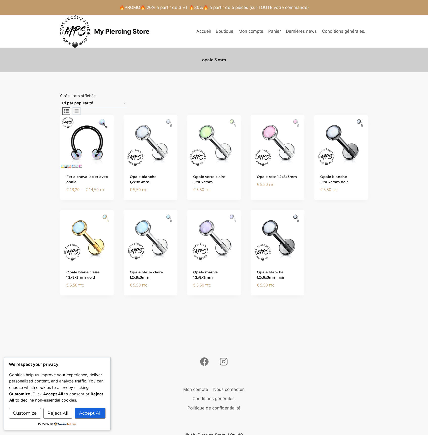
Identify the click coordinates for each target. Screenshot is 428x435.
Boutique (224, 31)
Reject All (57, 413)
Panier (274, 31)
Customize (25, 413)
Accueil (203, 31)
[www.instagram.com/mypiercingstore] (223, 361)
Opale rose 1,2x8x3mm (277, 176)
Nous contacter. (229, 389)
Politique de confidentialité (214, 408)
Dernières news (301, 31)
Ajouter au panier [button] (277, 193)
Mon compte (251, 31)
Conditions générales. (343, 31)
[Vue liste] (76, 111)
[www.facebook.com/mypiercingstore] (204, 361)
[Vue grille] (66, 111)
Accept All (90, 413)
